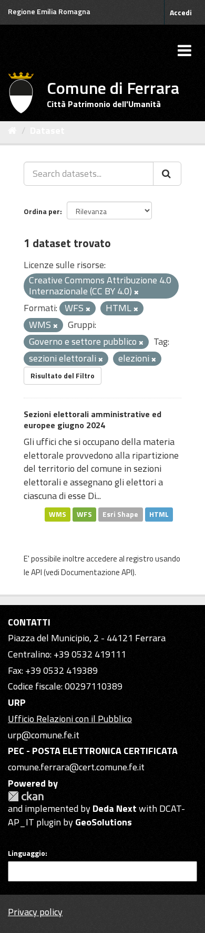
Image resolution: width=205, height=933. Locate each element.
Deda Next (115, 808)
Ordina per (42, 211)
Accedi (181, 12)
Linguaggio (26, 853)
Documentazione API (96, 572)
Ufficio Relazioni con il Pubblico (70, 719)
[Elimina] (136, 292)
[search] (167, 174)
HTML (159, 514)
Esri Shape (120, 514)
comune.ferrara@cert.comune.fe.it (76, 767)
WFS (84, 514)
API (36, 572)
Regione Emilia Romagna (49, 11)
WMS (57, 514)
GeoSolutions (103, 822)
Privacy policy (35, 912)
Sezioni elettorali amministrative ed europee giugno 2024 (92, 419)
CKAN (26, 796)
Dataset (47, 130)
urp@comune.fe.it (43, 735)
